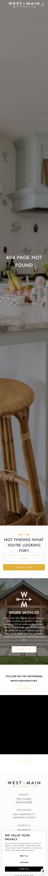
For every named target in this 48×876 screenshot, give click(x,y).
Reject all (24, 856)
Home (24, 558)
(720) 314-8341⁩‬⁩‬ (24, 799)
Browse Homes (24, 567)
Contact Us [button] (24, 649)
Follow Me (24, 688)
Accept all (24, 869)
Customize (24, 862)
